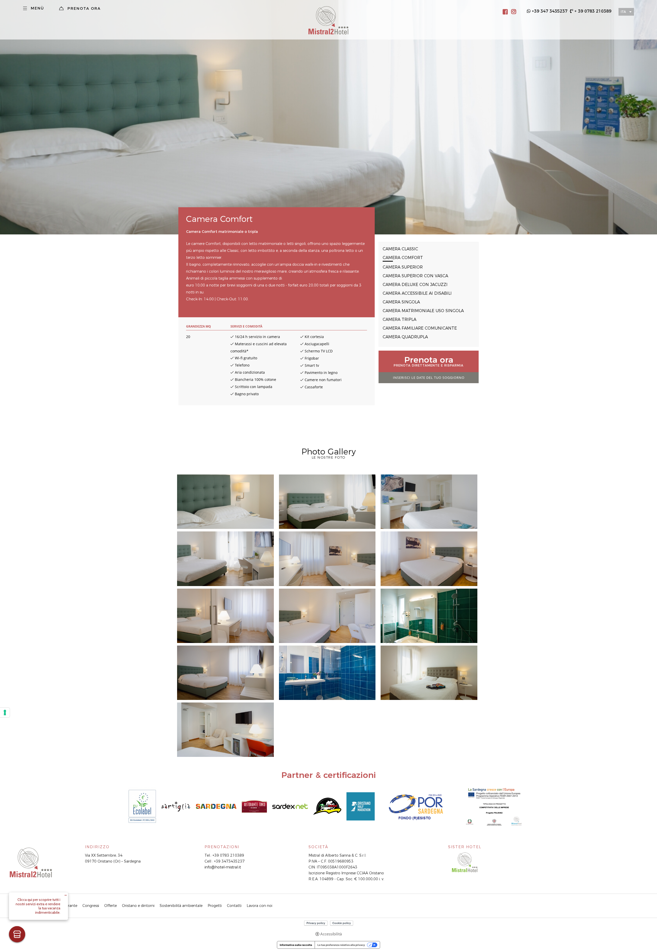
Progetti (215, 905)
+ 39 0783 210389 (592, 11)
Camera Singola (401, 302)
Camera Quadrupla (405, 336)
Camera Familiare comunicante (420, 328)
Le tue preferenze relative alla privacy (341, 944)
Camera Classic (400, 248)
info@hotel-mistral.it (223, 867)
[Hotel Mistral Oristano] (465, 862)
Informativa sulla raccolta (296, 944)
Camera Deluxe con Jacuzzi (415, 284)
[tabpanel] (328, 117)
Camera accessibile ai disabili (417, 293)
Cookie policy (341, 923)
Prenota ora (84, 8)
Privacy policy (315, 923)
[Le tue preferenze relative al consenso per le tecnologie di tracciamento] (5, 712)
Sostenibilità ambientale (181, 905)
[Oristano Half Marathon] (360, 806)
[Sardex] (290, 806)
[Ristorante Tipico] (254, 806)
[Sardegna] (216, 806)
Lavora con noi (259, 905)
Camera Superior (403, 267)
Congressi (90, 905)
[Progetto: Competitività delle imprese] (494, 806)
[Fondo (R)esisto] (417, 806)
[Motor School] (327, 806)
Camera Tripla (399, 319)
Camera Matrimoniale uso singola (423, 310)
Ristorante (68, 905)
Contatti (234, 905)
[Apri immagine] (225, 501)
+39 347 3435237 (549, 11)
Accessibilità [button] (331, 934)
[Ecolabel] (142, 806)
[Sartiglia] (176, 806)
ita (623, 12)
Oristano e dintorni (138, 905)
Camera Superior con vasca (415, 275)
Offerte (110, 905)
